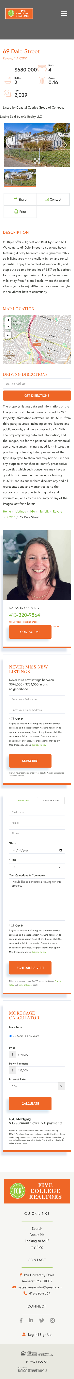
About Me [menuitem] (37, 1234)
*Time (12, 859)
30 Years (18, 1036)
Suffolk (44, 511)
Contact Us (23, 800)
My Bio (57, 626)
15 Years (34, 1036)
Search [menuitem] (37, 1228)
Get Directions (37, 395)
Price (12, 1048)
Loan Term (15, 1027)
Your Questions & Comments (27, 875)
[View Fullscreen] (8, 335)
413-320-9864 (24, 615)
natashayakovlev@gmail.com (40, 1287)
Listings (20, 511)
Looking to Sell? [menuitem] (37, 1240)
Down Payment (18, 1063)
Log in (32, 1334)
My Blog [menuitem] (37, 1246)
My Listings (15, 622)
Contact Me (30, 632)
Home (7, 511)
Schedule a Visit (51, 800)
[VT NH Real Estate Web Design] (37, 1369)
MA (32, 511)
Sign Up (46, 1334)
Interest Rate (17, 1079)
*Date (12, 843)
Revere (57, 511)
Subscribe (30, 761)
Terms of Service (25, 985)
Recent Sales (30, 622)
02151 (11, 517)
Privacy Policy (39, 744)
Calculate (30, 1103)
